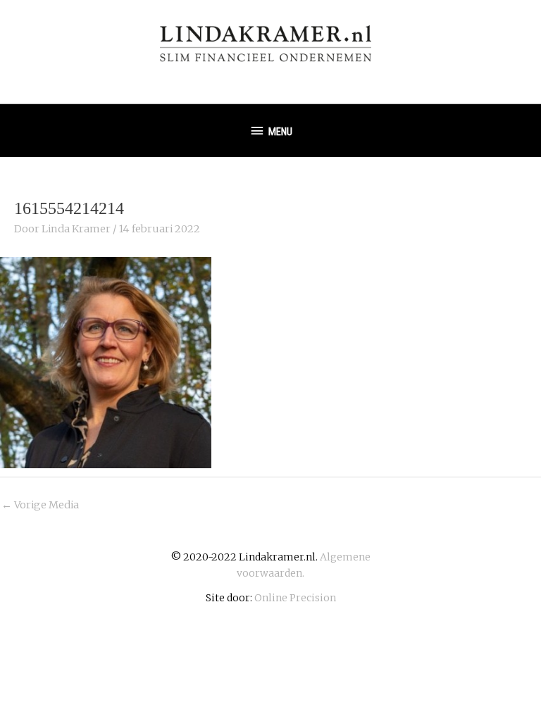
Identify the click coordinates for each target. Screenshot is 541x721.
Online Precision (295, 597)
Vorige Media (40, 505)
